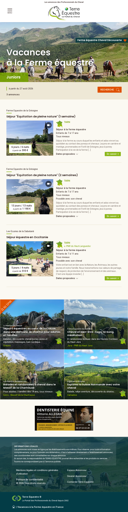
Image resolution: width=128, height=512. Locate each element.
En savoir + (113, 154)
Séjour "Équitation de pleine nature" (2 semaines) (42, 175)
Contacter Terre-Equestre (80, 481)
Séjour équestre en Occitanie (27, 237)
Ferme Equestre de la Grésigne (22, 110)
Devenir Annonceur (77, 476)
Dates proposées (66, 154)
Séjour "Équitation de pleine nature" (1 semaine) (41, 116)
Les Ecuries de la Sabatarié (20, 231)
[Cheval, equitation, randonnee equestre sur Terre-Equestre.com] (64, 13)
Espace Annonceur (77, 470)
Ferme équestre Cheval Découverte (99, 40)
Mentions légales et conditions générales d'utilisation (37, 472)
